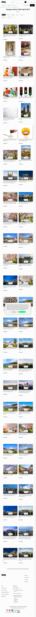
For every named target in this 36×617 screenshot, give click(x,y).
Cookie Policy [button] (25, 308)
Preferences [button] (23, 309)
